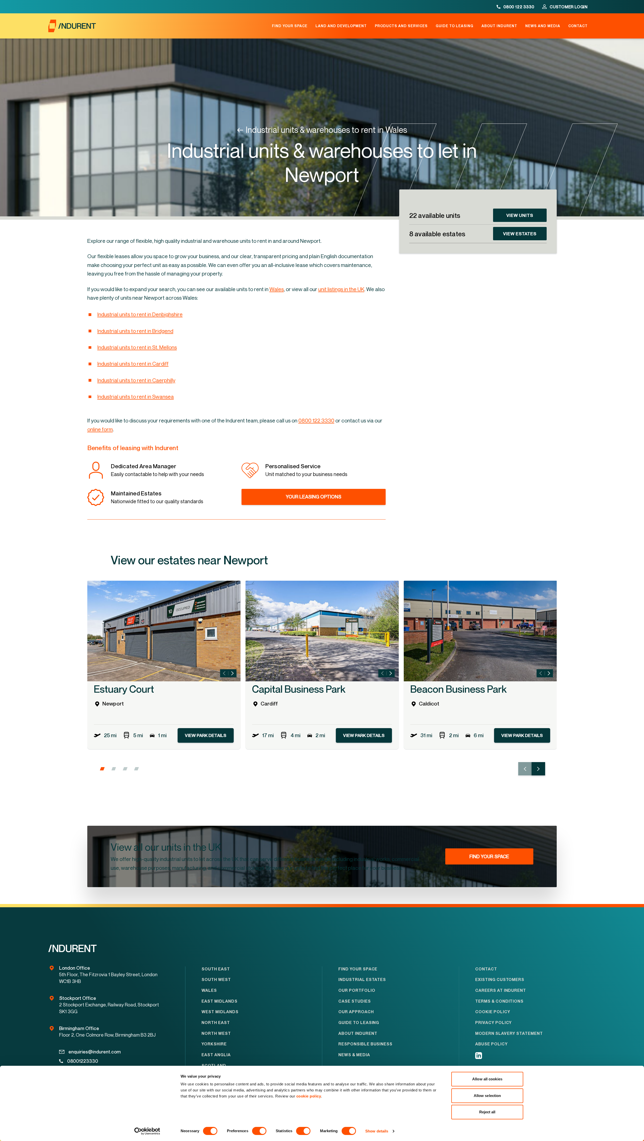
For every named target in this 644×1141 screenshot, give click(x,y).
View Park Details (205, 735)
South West (216, 979)
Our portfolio (356, 990)
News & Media (354, 1054)
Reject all (487, 1112)
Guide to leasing (454, 26)
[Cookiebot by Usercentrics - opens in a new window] (147, 1131)
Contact (578, 26)
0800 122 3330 (518, 6)
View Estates (520, 233)
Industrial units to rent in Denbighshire (140, 314)
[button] (102, 768)
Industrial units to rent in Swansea (135, 396)
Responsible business (365, 1044)
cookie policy (308, 1096)
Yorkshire (214, 1044)
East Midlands (219, 1001)
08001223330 (82, 1061)
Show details (376, 1131)
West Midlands (220, 1011)
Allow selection (487, 1095)
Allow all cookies (487, 1079)
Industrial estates (362, 979)
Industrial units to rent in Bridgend (135, 331)
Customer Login (569, 6)
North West (216, 1033)
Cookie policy (492, 1011)
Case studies (354, 1001)
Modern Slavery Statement (509, 1033)
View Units (519, 215)
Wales (209, 990)
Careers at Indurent (500, 990)
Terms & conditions (499, 1001)
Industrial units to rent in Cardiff (133, 363)
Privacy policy (493, 1022)
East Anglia (216, 1054)
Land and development (341, 26)
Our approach (356, 1011)
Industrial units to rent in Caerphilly (136, 380)
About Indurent (499, 26)
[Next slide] (232, 673)
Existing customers (499, 979)
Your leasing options (313, 496)
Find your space (289, 26)
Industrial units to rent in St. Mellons (137, 347)
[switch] (259, 1131)
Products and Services (401, 26)
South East (216, 969)
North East (216, 1022)
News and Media (542, 26)
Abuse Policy (491, 1044)
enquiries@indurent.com (94, 1051)
